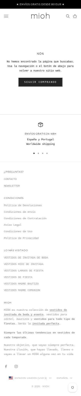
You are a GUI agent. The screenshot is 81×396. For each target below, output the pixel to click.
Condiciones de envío (19, 211)
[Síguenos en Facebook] (6, 366)
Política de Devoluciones (23, 205)
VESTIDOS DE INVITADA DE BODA (26, 257)
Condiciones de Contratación (25, 218)
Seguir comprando (40, 82)
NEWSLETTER (12, 185)
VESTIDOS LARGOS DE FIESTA (23, 270)
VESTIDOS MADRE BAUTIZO (21, 283)
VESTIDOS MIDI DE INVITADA (23, 264)
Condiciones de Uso (18, 231)
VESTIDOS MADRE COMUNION (22, 290)
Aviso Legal (12, 225)
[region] (40, 134)
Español (62, 378)
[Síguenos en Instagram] (16, 366)
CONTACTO (10, 179)
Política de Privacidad (21, 238)
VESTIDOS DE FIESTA (18, 277)
